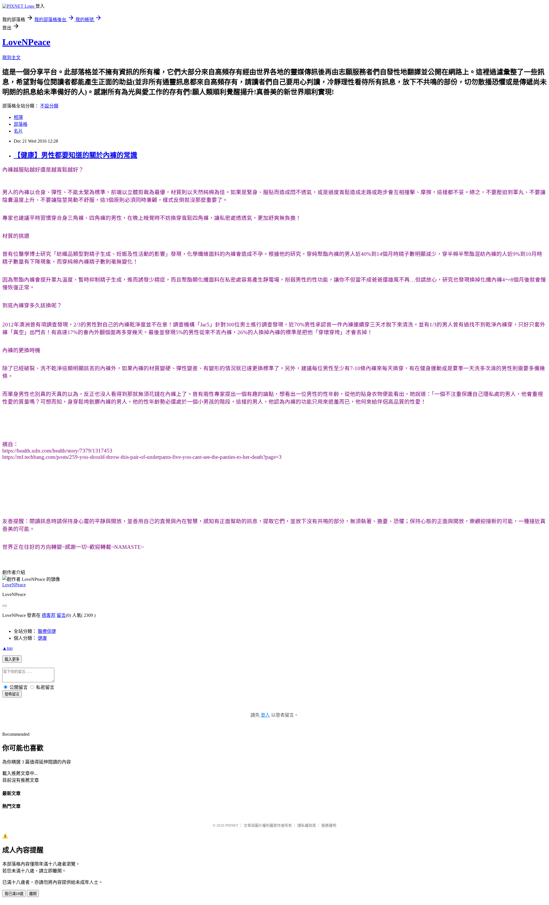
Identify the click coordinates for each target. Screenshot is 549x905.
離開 (33, 894)
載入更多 (12, 659)
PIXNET (231, 825)
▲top (7, 648)
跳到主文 (11, 57)
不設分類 (49, 105)
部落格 (20, 124)
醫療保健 (47, 631)
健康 (42, 638)
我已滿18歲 (14, 894)
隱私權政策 (306, 825)
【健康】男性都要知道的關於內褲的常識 (75, 155)
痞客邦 (48, 615)
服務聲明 (328, 825)
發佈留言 (12, 694)
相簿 (18, 117)
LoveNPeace (26, 42)
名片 (18, 131)
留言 (61, 615)
